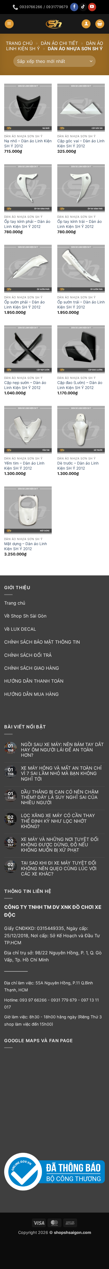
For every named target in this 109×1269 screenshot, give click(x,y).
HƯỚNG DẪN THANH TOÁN (33, 681)
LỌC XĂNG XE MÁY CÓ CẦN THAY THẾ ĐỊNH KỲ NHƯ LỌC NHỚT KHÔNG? (58, 821)
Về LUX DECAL (20, 629)
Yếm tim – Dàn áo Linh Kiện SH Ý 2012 (24, 465)
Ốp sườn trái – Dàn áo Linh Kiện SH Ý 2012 (81, 304)
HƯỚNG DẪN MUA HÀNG (31, 694)
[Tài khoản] (86, 24)
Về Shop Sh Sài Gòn (25, 616)
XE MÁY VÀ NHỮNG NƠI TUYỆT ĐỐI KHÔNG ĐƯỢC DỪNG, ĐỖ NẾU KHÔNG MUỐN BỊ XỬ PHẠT (59, 845)
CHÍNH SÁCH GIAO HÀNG (31, 668)
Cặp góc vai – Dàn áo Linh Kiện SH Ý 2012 (81, 143)
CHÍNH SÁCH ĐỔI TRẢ (28, 655)
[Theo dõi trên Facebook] (74, 7)
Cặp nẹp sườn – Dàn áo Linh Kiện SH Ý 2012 (25, 385)
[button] (9, 24)
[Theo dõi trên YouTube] (92, 7)
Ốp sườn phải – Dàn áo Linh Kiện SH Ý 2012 (24, 304)
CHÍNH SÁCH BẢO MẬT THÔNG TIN (42, 642)
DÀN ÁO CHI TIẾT (59, 43)
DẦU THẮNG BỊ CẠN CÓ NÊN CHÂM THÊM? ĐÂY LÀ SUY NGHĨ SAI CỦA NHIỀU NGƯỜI (59, 797)
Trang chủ (19, 43)
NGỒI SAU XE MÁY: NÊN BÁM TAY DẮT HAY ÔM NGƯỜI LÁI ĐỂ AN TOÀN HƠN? (62, 750)
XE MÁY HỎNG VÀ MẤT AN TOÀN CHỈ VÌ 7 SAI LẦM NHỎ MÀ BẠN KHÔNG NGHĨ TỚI (61, 773)
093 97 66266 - (35, 1000)
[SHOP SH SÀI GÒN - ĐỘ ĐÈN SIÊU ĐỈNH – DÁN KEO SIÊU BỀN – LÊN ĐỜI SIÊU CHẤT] (54, 24)
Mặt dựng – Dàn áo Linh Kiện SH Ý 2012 (25, 546)
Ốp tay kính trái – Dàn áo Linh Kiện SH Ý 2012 (79, 224)
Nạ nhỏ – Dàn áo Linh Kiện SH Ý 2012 (28, 143)
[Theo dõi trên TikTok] (83, 7)
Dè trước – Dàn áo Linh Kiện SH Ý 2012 (78, 465)
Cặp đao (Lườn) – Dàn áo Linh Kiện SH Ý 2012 (79, 385)
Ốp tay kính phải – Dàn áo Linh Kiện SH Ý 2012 (27, 224)
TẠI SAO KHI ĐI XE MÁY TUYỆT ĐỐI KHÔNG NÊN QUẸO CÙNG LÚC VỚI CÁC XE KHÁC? (58, 868)
